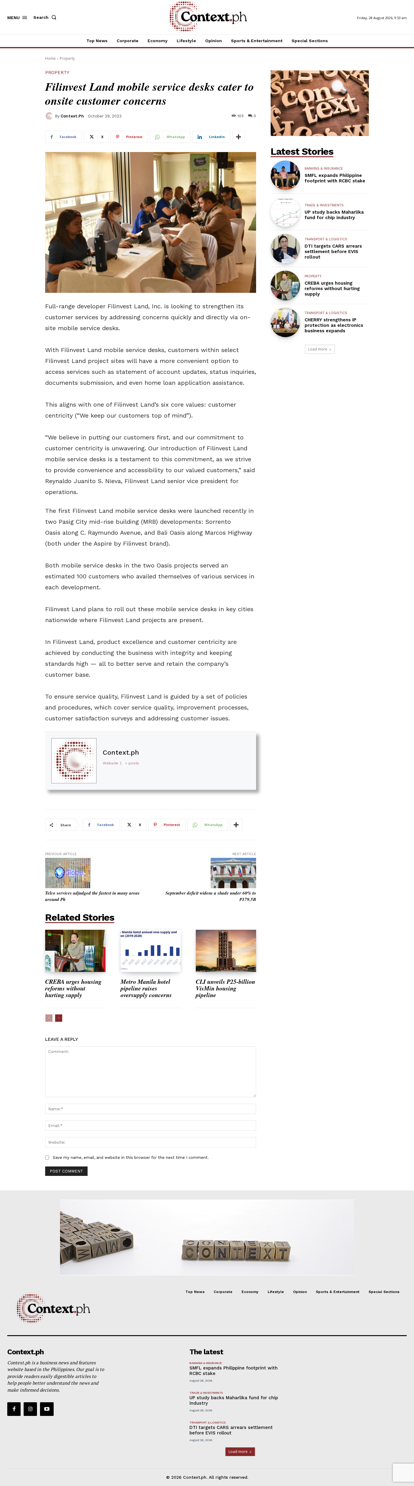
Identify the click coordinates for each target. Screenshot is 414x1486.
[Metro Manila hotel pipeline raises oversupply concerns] (151, 951)
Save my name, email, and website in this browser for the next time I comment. (131, 1157)
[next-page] (58, 1018)
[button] (46, 17)
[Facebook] (14, 1409)
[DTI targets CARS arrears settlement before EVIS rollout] (285, 248)
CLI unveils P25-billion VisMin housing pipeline (225, 988)
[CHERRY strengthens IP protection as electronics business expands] (285, 322)
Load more (317, 349)
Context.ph (72, 116)
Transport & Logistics (326, 239)
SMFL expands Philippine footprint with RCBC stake (335, 178)
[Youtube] (46, 1409)
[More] (238, 137)
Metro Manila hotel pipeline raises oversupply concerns (147, 988)
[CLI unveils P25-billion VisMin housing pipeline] (226, 951)
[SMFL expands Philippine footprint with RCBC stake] (285, 175)
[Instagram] (30, 1409)
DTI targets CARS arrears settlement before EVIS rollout (333, 251)
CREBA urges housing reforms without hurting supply (73, 988)
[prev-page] (49, 1018)
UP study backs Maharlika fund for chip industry (334, 214)
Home (50, 58)
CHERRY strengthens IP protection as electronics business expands (334, 325)
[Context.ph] (50, 116)
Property (67, 58)
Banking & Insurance (324, 168)
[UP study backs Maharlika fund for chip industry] (285, 212)
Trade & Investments (324, 205)
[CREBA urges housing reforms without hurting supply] (75, 951)
